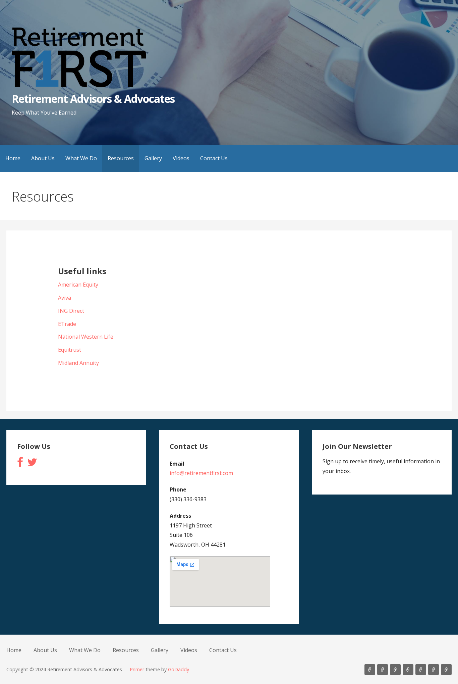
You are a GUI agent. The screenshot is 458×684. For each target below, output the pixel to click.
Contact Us (214, 158)
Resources (121, 158)
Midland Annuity (78, 363)
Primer (137, 669)
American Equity (78, 284)
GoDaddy (178, 669)
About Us (43, 158)
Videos (181, 158)
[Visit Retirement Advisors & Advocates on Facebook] (20, 464)
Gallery (153, 158)
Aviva (64, 297)
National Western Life (85, 336)
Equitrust (69, 349)
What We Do (81, 158)
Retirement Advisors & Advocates (93, 98)
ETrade (67, 324)
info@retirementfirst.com (201, 473)
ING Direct (71, 310)
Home (12, 158)
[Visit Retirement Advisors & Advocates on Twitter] (32, 464)
